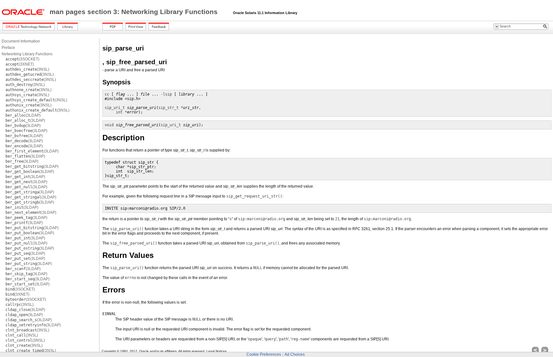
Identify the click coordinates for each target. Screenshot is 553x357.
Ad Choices (295, 354)
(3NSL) (27, 69)
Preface (8, 47)
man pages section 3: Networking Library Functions (135, 12)
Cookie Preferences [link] (263, 354)
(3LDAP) (23, 115)
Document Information (21, 41)
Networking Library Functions (27, 54)
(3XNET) (19, 64)
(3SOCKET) (22, 59)
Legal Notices (216, 351)
